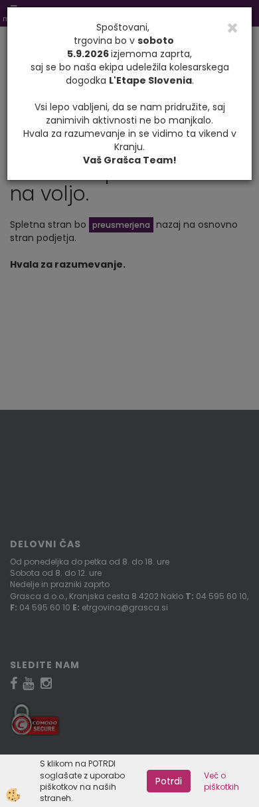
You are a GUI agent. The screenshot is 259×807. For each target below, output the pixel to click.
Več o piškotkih (221, 781)
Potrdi (168, 781)
